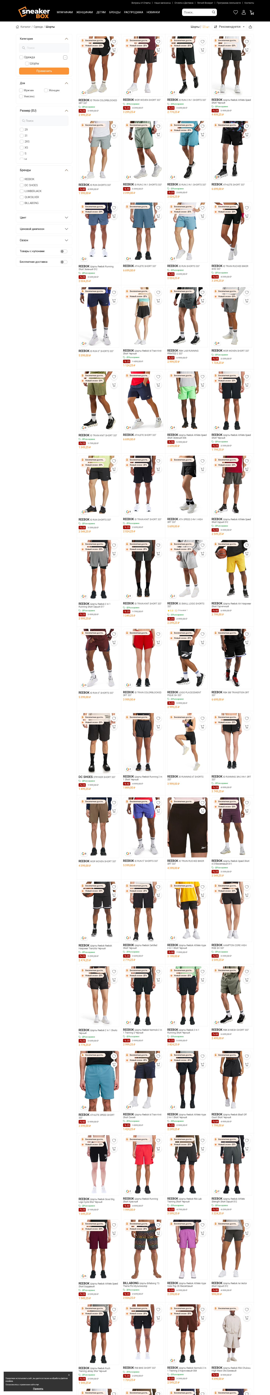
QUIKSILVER (32, 197)
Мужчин (29, 90)
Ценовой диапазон (32, 229)
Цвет (23, 217)
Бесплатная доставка (33, 261)
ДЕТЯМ (101, 12)
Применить (44, 71)
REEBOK (29, 179)
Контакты (249, 3)
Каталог (26, 26)
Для (22, 83)
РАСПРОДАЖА (133, 12)
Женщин (54, 90)
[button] (244, 12)
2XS (27, 141)
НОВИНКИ (153, 12)
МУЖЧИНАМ (65, 12)
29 (26, 129)
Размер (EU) (28, 110)
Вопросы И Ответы (141, 3)
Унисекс (29, 96)
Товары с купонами (32, 251)
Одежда (38, 26)
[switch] (63, 251)
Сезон (24, 240)
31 (26, 135)
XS (26, 147)
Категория (26, 38)
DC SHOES (31, 185)
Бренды (25, 170)
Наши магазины (162, 3)
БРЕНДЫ (114, 12)
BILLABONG (32, 203)
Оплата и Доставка (183, 3)
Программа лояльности (229, 3)
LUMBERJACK (33, 191)
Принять (38, 1388)
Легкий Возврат (205, 3)
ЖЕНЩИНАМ (84, 12)
